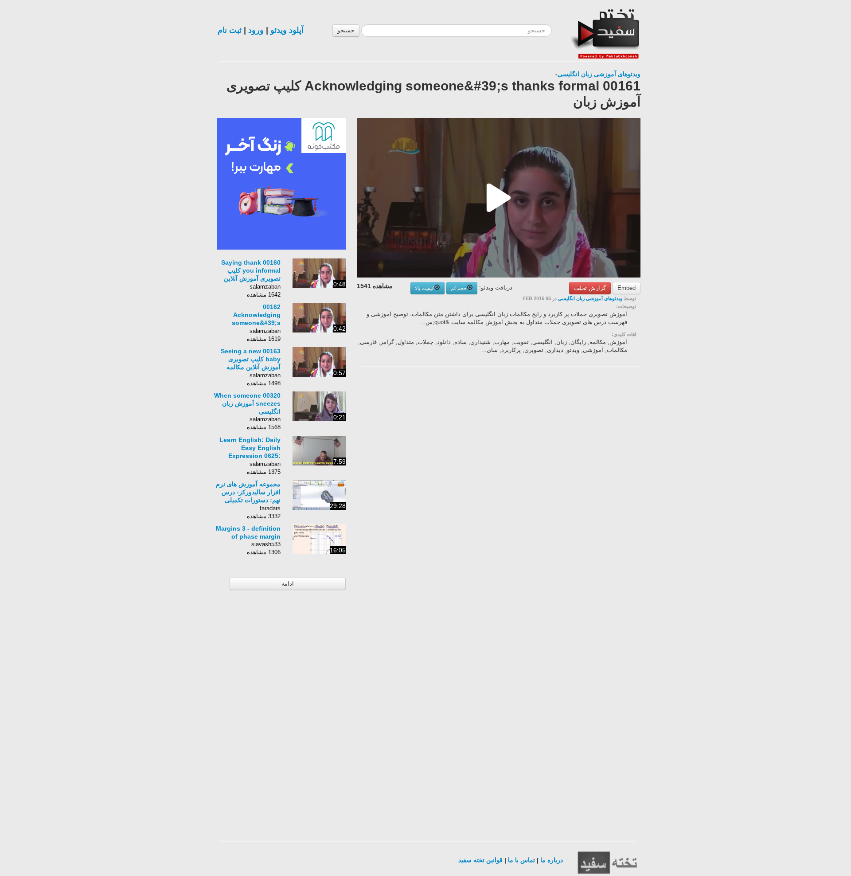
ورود (256, 30)
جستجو (346, 30)
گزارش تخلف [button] (590, 288)
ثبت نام (230, 30)
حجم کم (459, 288)
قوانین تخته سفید (480, 860)
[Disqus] (573, 486)
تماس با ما (521, 860)
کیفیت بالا (424, 288)
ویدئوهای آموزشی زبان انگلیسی (599, 74)
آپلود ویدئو (287, 30)
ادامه (287, 583)
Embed (626, 288)
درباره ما (551, 860)
